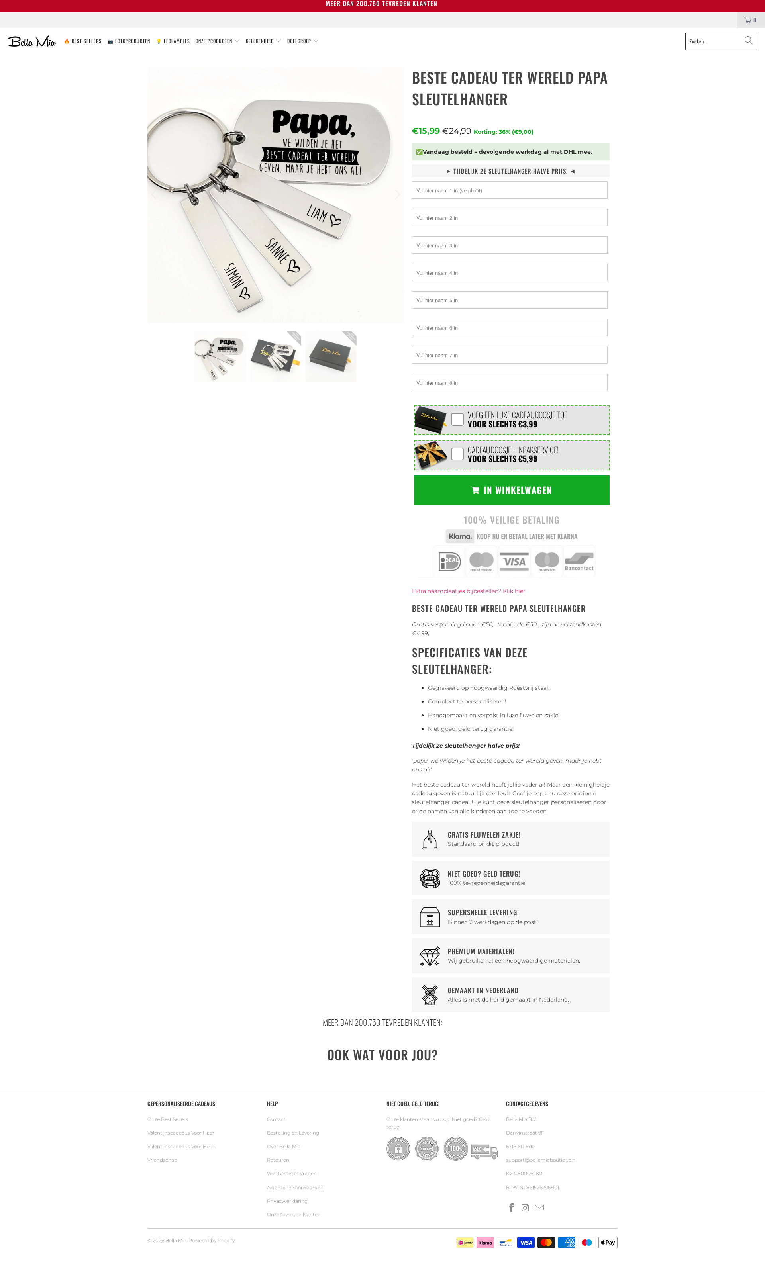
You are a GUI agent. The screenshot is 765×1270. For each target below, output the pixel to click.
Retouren (278, 1160)
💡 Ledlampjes (173, 40)
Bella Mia (175, 1240)
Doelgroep (300, 40)
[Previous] (155, 195)
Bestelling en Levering (293, 1133)
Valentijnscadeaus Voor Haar (180, 1133)
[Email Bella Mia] (539, 1208)
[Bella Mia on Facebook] (512, 1208)
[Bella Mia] (32, 41)
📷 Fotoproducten (128, 40)
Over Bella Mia (283, 1146)
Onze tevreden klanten (294, 1214)
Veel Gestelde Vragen (292, 1173)
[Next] (396, 195)
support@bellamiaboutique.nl (541, 1160)
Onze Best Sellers (167, 1119)
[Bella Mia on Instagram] (526, 1208)
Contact (276, 1119)
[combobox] (721, 41)
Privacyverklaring (287, 1201)
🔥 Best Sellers (83, 40)
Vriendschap (162, 1160)
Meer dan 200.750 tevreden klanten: (382, 1022)
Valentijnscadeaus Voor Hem (181, 1146)
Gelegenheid (260, 40)
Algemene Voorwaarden (295, 1187)
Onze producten (215, 40)
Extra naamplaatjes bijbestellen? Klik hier (469, 591)
